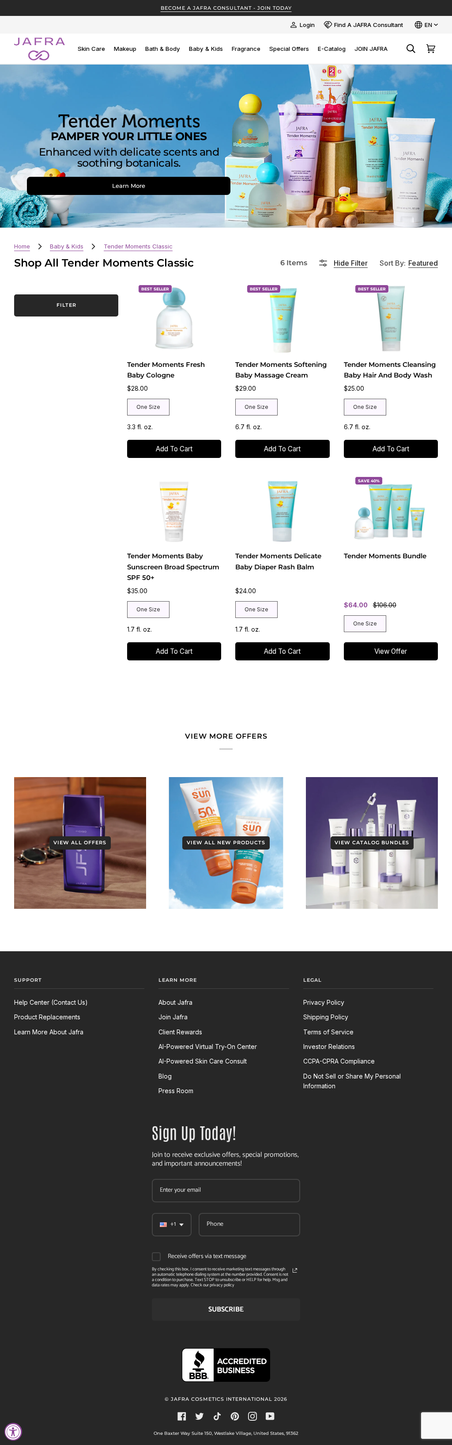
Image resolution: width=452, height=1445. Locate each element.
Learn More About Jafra (48, 1032)
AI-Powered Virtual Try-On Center (207, 1046)
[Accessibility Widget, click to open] (13, 1432)
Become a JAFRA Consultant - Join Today (226, 8)
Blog (165, 1076)
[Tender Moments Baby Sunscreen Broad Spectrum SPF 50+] (174, 510)
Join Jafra (173, 1017)
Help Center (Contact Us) (51, 1002)
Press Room (175, 1090)
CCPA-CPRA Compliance (339, 1061)
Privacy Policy (323, 1002)
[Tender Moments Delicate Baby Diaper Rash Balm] (282, 510)
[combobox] (172, 1224)
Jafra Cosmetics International (221, 1399)
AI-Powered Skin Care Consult (202, 1061)
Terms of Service (328, 1032)
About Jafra (175, 1002)
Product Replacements (47, 1017)
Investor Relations (329, 1046)
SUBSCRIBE (226, 1309)
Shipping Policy (325, 1017)
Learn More (128, 185)
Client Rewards (180, 1032)
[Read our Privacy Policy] (295, 1270)
